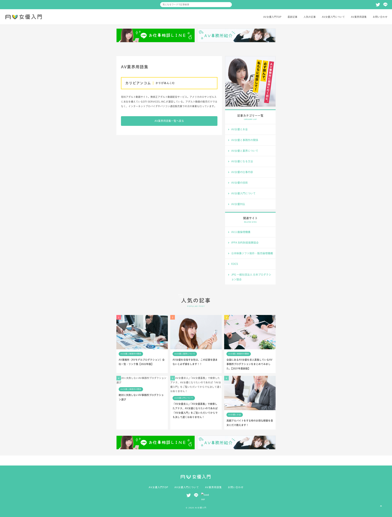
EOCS (234, 264)
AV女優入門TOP (272, 17)
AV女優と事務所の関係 (244, 140)
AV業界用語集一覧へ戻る (169, 121)
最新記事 (292, 17)
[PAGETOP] (381, 506)
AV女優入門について (333, 17)
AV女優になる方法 (242, 161)
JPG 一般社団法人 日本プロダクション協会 (251, 277)
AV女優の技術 (239, 182)
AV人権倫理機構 (240, 232)
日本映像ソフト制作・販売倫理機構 (252, 253)
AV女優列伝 (238, 204)
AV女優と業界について (244, 150)
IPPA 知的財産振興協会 (245, 242)
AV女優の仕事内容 (242, 172)
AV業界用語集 (359, 17)
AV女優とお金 (239, 129)
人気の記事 (309, 17)
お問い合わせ (380, 17)
